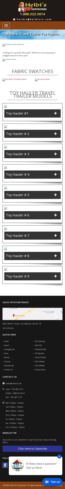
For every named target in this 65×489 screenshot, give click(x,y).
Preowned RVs (40, 349)
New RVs (38, 345)
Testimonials (9, 365)
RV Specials (39, 353)
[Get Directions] (32, 314)
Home (6, 341)
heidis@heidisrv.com (34, 19)
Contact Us (8, 369)
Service (7, 357)
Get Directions (8, 328)
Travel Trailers (40, 357)
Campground (9, 349)
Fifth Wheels (40, 361)
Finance (7, 361)
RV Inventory (40, 341)
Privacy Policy (40, 369)
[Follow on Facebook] (5, 465)
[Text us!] (52, 482)
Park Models (39, 365)
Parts (6, 353)
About (6, 345)
